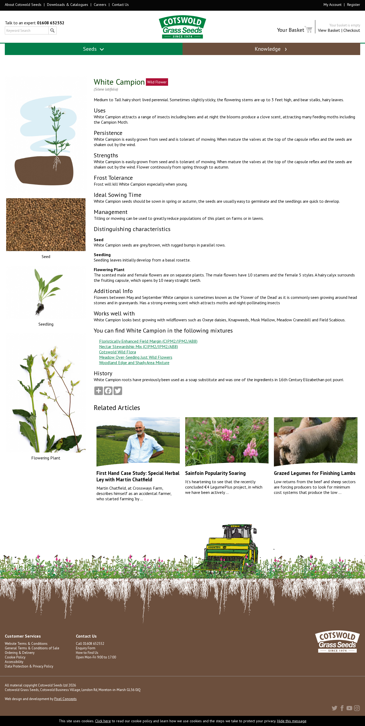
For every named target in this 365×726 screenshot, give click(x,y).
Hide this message (291, 721)
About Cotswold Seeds (23, 4)
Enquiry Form (85, 648)
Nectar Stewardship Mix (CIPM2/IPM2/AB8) (138, 346)
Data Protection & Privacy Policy (29, 666)
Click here (103, 721)
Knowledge (268, 48)
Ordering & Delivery (19, 652)
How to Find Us (87, 652)
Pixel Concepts (65, 699)
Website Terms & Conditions (26, 643)
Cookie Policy (15, 657)
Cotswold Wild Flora (117, 351)
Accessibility (14, 661)
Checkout (351, 30)
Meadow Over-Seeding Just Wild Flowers (135, 357)
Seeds (90, 48)
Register (353, 4)
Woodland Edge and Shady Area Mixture (134, 362)
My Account (332, 4)
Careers (100, 4)
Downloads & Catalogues (67, 4)
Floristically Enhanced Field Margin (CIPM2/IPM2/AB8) (148, 341)
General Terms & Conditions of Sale (32, 648)
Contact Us (120, 4)
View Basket (329, 30)
